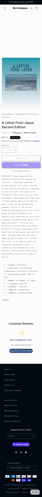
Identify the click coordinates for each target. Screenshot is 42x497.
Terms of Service (12, 421)
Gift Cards (9, 380)
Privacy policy (14, 488)
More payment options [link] (21, 170)
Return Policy (10, 400)
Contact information (30, 492)
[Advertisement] (21, 33)
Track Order (9, 374)
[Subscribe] (32, 436)
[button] (4, 8)
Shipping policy (12, 492)
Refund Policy (10, 405)
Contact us (9, 385)
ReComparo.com (17, 485)
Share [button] (6, 300)
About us (8, 369)
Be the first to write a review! (21, 351)
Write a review (30, 133)
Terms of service (30, 488)
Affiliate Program (12, 390)
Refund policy (32, 485)
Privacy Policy (11, 416)
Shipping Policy (11, 411)
